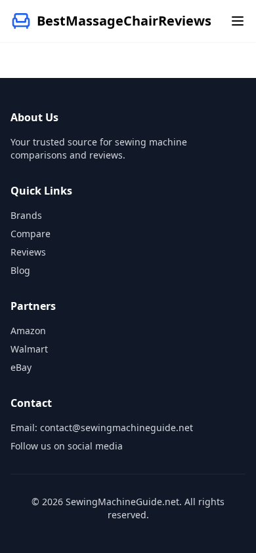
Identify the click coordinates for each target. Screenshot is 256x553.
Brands (26, 215)
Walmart (29, 349)
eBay (21, 367)
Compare (31, 233)
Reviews (28, 252)
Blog (20, 270)
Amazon (28, 330)
